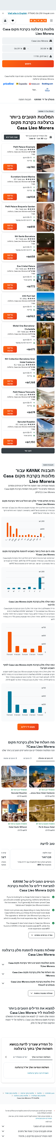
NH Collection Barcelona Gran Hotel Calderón (20, 360)
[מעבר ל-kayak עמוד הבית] (38, 20)
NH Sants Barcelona (25, 236)
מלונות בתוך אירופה (27, 1093)
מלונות (39, 1093)
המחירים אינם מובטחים (44, 1118)
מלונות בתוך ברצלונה (21, 1096)
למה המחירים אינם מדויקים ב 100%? (35, 1136)
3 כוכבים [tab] (27, 758)
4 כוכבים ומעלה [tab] (45, 758)
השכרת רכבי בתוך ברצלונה (38, 1073)
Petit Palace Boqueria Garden (20, 206)
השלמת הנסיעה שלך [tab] (41, 1057)
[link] (28, 727)
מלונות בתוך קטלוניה (38, 1096)
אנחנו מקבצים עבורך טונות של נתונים (35, 1131)
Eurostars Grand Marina (23, 176)
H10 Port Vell (28, 296)
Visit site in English (17, 13)
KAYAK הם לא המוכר (42, 1126)
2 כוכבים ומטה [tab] (10, 758)
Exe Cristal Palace (26, 266)
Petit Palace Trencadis (24, 392)
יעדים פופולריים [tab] (20, 1057)
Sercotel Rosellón (26, 421)
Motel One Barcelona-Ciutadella (24, 327)
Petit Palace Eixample (24, 146)
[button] (3, 13)
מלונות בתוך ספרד (11, 1093)
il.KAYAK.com (49, 1093)
